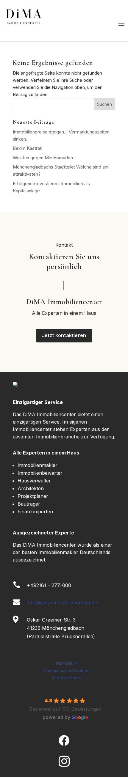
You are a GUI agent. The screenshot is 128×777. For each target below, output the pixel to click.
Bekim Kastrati (27, 148)
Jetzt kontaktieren (64, 335)
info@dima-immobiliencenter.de (62, 602)
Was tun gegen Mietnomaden (43, 158)
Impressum (66, 663)
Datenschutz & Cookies (66, 670)
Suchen (104, 104)
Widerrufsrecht (66, 677)
